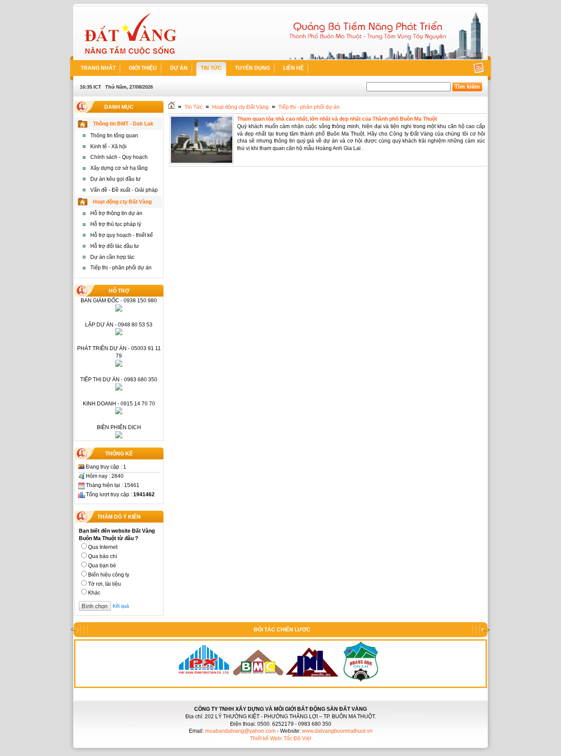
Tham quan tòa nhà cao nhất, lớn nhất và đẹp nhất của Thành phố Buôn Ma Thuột (337, 119)
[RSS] (472, 68)
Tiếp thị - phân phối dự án (121, 268)
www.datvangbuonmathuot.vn (337, 731)
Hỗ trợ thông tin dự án (116, 213)
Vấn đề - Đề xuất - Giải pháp (124, 190)
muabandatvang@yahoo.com (240, 731)
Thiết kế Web (265, 738)
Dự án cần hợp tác (112, 257)
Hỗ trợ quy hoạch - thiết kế (121, 235)
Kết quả (121, 606)
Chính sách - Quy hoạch (119, 157)
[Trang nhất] (171, 107)
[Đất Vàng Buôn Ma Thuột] (130, 33)
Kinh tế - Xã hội (108, 146)
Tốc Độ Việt (297, 738)
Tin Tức (193, 107)
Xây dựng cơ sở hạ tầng (119, 168)
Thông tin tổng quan (114, 136)
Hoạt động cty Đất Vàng (122, 202)
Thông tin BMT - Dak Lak (123, 124)
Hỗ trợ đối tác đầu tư (114, 246)
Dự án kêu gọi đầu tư (115, 179)
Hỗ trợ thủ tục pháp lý (115, 224)
